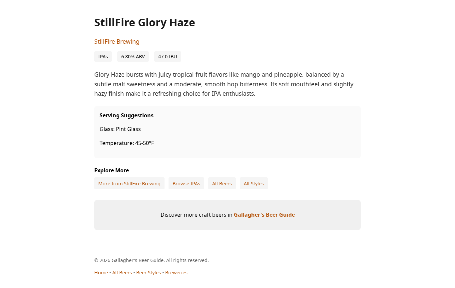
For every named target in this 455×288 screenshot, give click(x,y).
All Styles (254, 183)
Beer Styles (148, 272)
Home (101, 272)
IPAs (103, 56)
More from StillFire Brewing (129, 183)
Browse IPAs (186, 183)
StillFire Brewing (117, 41)
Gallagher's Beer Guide (264, 214)
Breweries (176, 272)
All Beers (222, 183)
